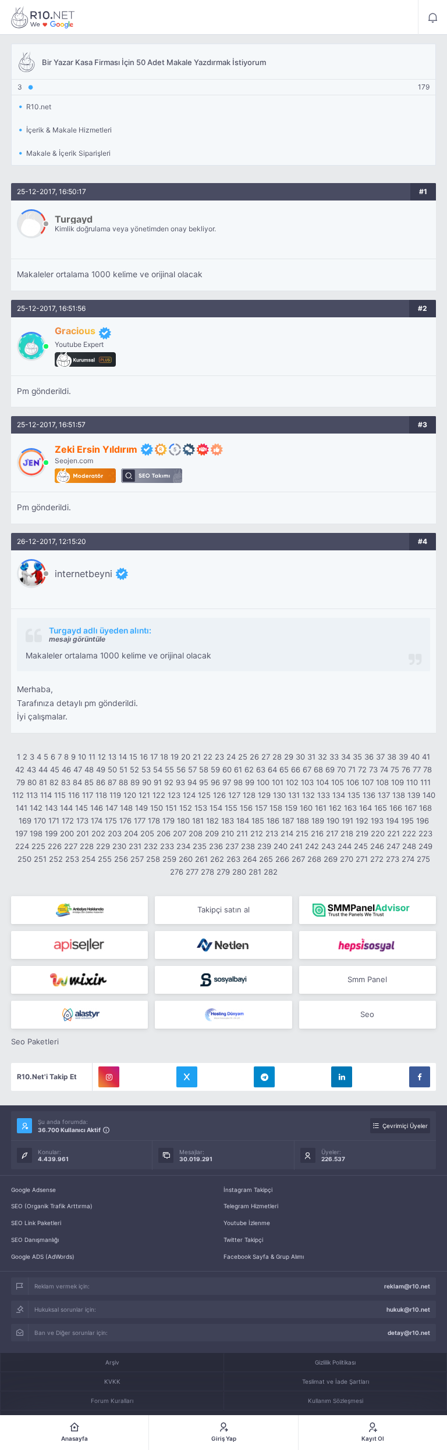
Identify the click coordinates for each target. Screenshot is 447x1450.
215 (302, 833)
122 (158, 795)
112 (18, 795)
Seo (367, 1014)
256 (121, 859)
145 (81, 807)
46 (66, 769)
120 (129, 795)
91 (158, 782)
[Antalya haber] (79, 910)
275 (423, 859)
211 (242, 833)
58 (203, 769)
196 (422, 820)
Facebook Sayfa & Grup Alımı (264, 1256)
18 (164, 756)
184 (242, 820)
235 (200, 846)
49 (100, 769)
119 (115, 795)
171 (53, 820)
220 (378, 833)
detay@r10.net (409, 1332)
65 (284, 769)
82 (54, 782)
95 (203, 782)
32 (322, 756)
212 (256, 833)
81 (43, 782)
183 (227, 820)
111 (425, 782)
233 (167, 846)
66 (295, 769)
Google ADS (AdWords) (42, 1256)
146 (96, 807)
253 (72, 859)
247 (393, 846)
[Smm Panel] (79, 945)
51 (123, 769)
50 (112, 769)
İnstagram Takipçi (248, 1189)
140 (429, 795)
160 (306, 807)
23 (219, 756)
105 (337, 782)
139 (413, 795)
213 (271, 833)
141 (21, 807)
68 (318, 769)
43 (31, 769)
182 (212, 820)
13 (112, 756)
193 (377, 820)
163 (350, 807)
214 (287, 833)
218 (346, 833)
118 (101, 795)
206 (164, 833)
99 (249, 782)
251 (40, 859)
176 (125, 820)
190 (333, 820)
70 (341, 769)
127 (234, 795)
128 (249, 795)
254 (88, 859)
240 (281, 846)
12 (102, 756)
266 (282, 859)
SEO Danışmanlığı (35, 1239)
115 (60, 795)
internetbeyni (83, 573)
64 (272, 769)
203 (115, 833)
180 (183, 820)
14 (123, 756)
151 (171, 807)
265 (266, 859)
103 (307, 782)
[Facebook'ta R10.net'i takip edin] (419, 1076)
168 (425, 807)
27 (265, 756)
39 (403, 756)
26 (254, 756)
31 (311, 756)
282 (271, 871)
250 (24, 859)
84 (77, 782)
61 (238, 769)
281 (255, 871)
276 (176, 871)
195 (407, 820)
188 (302, 820)
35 (357, 756)
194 (392, 820)
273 (392, 859)
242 (312, 846)
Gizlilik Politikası (335, 1362)
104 (322, 782)
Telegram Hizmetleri (251, 1205)
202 (98, 833)
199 (51, 833)
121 (144, 795)
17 (154, 756)
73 (373, 769)
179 (168, 820)
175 (111, 820)
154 (216, 807)
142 (36, 807)
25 (242, 756)
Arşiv (112, 1362)
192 (362, 820)
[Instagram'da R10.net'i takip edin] (108, 1076)
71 (352, 769)
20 (185, 756)
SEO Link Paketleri (36, 1222)
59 (215, 769)
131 (294, 795)
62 (249, 769)
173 (82, 820)
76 (406, 769)
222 (409, 833)
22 (207, 756)
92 (168, 782)
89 (135, 782)
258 (153, 859)
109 (397, 782)
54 (157, 769)
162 (335, 807)
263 (233, 859)
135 (353, 795)
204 (131, 833)
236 (216, 846)
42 (19, 769)
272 (377, 859)
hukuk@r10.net (408, 1309)
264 (250, 859)
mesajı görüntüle (77, 639)
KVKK (112, 1381)
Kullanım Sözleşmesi (335, 1400)
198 (36, 833)
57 (192, 769)
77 (417, 769)
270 (346, 859)
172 (68, 820)
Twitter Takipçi (243, 1239)
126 (219, 795)
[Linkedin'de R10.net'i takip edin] (341, 1076)
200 (67, 833)
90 (146, 782)
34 (345, 756)
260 (186, 859)
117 (87, 795)
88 (123, 782)
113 (32, 795)
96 (215, 782)
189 (317, 820)
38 (391, 756)
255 (105, 859)
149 (141, 807)
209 (212, 833)
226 (55, 846)
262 (217, 859)
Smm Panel (367, 979)
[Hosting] (223, 945)
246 (377, 846)
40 (415, 756)
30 (300, 756)
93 (180, 782)
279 (223, 871)
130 (279, 795)
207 (179, 833)
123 (174, 795)
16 (144, 756)
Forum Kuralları (112, 1400)
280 (239, 871)
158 (275, 807)
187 (288, 820)
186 (273, 820)
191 (347, 820)
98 (238, 782)
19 (175, 756)
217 (332, 833)
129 (264, 795)
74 (384, 769)
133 (323, 795)
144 (66, 807)
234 (183, 846)
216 (317, 833)
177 (140, 820)
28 (277, 756)
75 (395, 769)
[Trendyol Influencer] (79, 980)
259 (169, 859)
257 (137, 859)
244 (345, 846)
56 (181, 769)
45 (54, 769)
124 (189, 795)
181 (198, 820)
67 (307, 769)
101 (277, 782)
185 (257, 820)
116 (74, 795)
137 (384, 795)
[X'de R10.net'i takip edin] (186, 1076)
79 (20, 782)
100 (263, 782)
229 (103, 846)
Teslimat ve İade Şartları (335, 1381)
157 (261, 807)
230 (119, 846)
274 (408, 859)
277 (192, 871)
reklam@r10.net (407, 1286)
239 (264, 846)
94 (192, 782)
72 (362, 769)
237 (232, 846)
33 (334, 756)
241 (296, 846)
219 (362, 833)
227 (70, 846)
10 (82, 756)
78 (427, 769)
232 (151, 846)
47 (77, 769)
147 (111, 807)
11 (91, 756)
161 (321, 807)
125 (204, 795)
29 (288, 756)
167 (411, 807)
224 (22, 846)
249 (425, 846)
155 (231, 807)
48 (89, 769)
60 (227, 769)
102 (292, 782)
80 (32, 782)
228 (87, 846)
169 (25, 820)
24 (231, 756)
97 (226, 782)
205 (147, 833)
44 (43, 769)
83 (65, 782)
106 (352, 782)
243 (328, 846)
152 (185, 807)
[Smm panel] (367, 910)
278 (207, 871)
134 (338, 795)
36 (369, 756)
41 (426, 756)
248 (409, 846)
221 (393, 833)
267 (298, 859)
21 (197, 756)
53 (146, 769)
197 (21, 833)
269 (331, 859)
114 (46, 795)
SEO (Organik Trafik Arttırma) (52, 1205)
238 (248, 846)
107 (367, 782)
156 (246, 807)
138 (398, 795)
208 (196, 833)
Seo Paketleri (35, 1041)
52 (134, 769)
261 (201, 859)
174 (96, 820)
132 (308, 795)
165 (380, 807)
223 (425, 833)
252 (56, 859)
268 (314, 859)
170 (40, 820)
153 (200, 807)
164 (365, 807)
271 (362, 859)
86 (100, 782)
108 (382, 782)
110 (412, 782)
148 (126, 807)
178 (154, 820)
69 (330, 769)
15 (133, 756)
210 (227, 833)
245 (361, 846)
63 (260, 769)
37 (380, 756)
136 (369, 795)
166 (395, 807)
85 (89, 782)
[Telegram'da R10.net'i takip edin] (264, 1076)
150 (156, 807)
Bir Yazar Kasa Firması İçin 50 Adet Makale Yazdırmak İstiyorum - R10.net (43, 17)
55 (169, 769)
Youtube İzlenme (247, 1222)
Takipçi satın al (223, 909)
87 (112, 782)
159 (291, 807)
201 (82, 833)
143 (51, 807)
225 (38, 846)
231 (135, 846)
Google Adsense (33, 1189)
